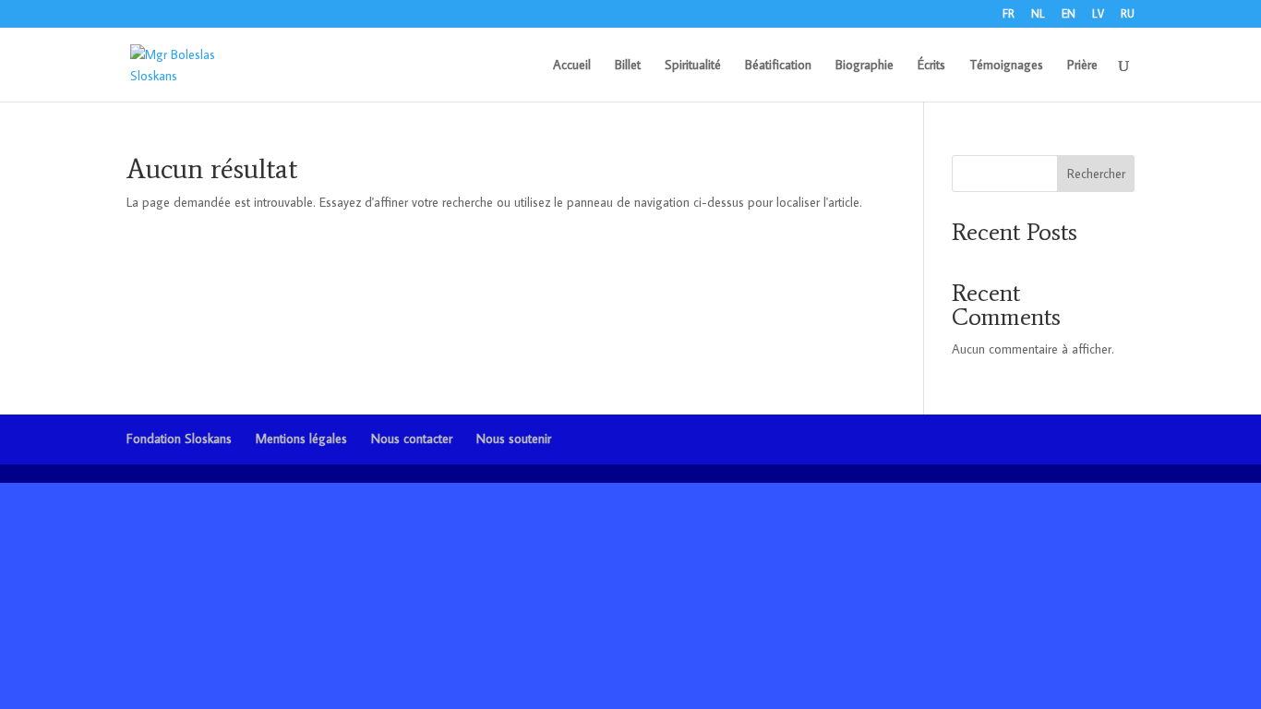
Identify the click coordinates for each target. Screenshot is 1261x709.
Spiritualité (693, 65)
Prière (1082, 65)
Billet (628, 65)
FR (1009, 14)
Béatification (778, 65)
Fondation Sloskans (179, 438)
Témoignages (1006, 65)
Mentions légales (301, 438)
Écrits (931, 65)
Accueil (572, 65)
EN (1068, 14)
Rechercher (1096, 173)
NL (1038, 14)
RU (1128, 14)
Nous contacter (411, 438)
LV (1098, 14)
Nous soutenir (513, 438)
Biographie (864, 65)
